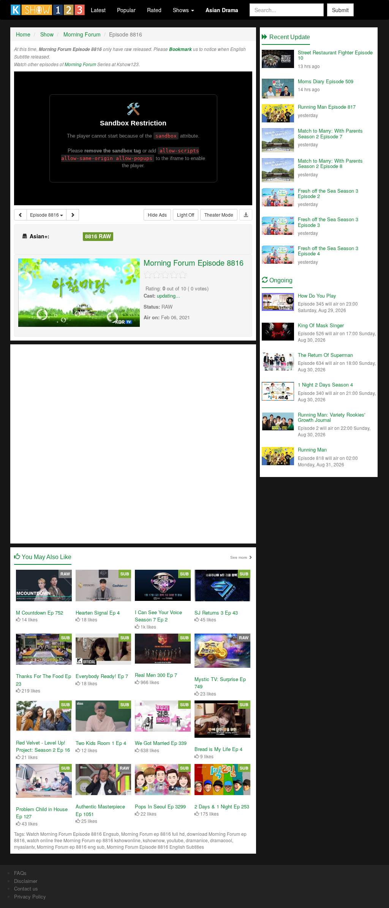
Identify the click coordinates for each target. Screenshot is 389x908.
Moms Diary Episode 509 (325, 81)
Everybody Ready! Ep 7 (102, 676)
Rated (154, 10)
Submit (340, 10)
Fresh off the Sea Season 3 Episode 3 (328, 222)
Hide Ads (157, 214)
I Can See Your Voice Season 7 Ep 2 (158, 616)
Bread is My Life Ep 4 (218, 749)
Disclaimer (25, 880)
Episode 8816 (45, 214)
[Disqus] (133, 443)
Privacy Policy (30, 896)
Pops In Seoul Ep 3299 (160, 806)
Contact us (26, 888)
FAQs (20, 872)
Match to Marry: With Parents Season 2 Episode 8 (330, 163)
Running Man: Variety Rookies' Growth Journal (331, 417)
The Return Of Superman (325, 354)
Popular (126, 10)
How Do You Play (317, 295)
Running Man (312, 449)
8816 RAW (98, 236)
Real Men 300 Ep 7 (156, 674)
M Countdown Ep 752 (39, 612)
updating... (168, 295)
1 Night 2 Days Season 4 (325, 384)
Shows (181, 10)
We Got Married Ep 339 (161, 742)
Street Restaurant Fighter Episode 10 (335, 55)
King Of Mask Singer (321, 325)
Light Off (185, 214)
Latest (98, 10)
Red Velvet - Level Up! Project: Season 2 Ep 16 (43, 746)
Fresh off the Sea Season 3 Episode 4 (328, 250)
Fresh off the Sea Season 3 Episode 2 (328, 193)
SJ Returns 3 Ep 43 (216, 612)
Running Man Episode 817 (327, 106)
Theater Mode (218, 214)
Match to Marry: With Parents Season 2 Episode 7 (330, 133)
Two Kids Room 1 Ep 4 (101, 742)
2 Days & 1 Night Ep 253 (221, 806)
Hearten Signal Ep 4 (98, 612)
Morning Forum (80, 64)
